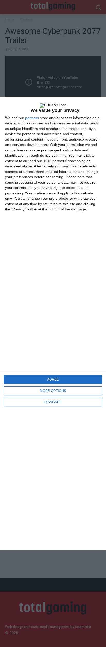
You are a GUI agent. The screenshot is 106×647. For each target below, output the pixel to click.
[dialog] (53, 323)
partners (32, 118)
